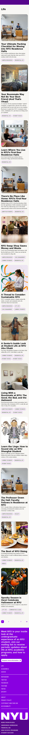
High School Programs (9, 730)
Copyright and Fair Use (9, 703)
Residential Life (19, 60)
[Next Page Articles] (27, 621)
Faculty (17, 514)
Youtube (4, 686)
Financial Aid (6, 727)
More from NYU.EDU (8, 722)
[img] (14, 27)
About (3, 697)
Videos (4, 563)
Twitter (4, 680)
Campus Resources (7, 60)
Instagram (5, 677)
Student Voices (17, 115)
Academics (5, 669)
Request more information (10, 660)
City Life (17, 306)
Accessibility (6, 706)
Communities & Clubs (15, 609)
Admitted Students (7, 211)
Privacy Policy (6, 700)
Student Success (7, 732)
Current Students (7, 260)
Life (2, 666)
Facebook (4, 683)
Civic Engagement (20, 257)
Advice (3, 672)
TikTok (3, 689)
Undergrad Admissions (9, 725)
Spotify (3, 692)
